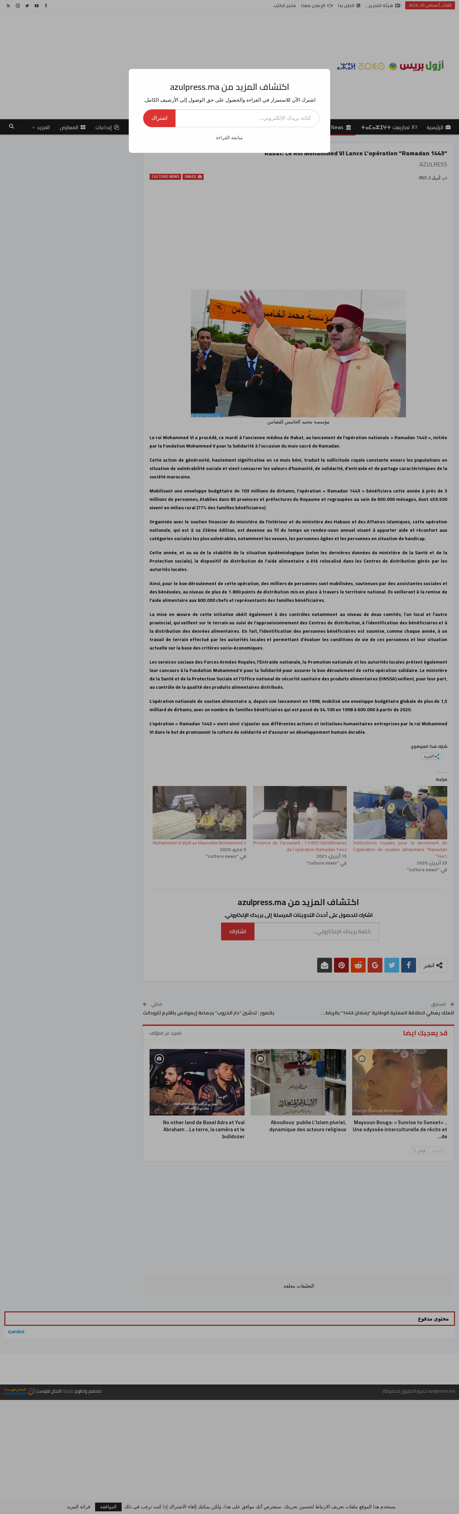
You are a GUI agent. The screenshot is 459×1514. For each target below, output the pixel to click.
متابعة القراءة (229, 137)
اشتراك (159, 118)
